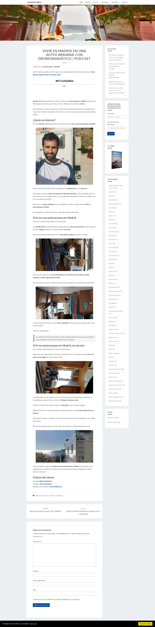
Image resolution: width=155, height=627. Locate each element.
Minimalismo (113, 287)
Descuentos (115, 2)
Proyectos (112, 337)
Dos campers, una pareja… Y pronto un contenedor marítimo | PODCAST (117, 57)
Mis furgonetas (113, 295)
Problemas (112, 329)
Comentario (37, 541)
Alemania (112, 192)
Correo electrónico (39, 580)
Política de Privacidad (113, 422)
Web (34, 590)
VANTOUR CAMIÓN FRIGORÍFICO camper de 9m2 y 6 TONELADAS (83, 511)
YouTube (53, 75)
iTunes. (58, 75)
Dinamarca (112, 239)
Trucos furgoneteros (115, 369)
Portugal (111, 325)
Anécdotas (112, 200)
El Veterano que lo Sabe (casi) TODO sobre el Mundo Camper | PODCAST (117, 90)
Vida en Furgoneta (56, 495)
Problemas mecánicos (115, 333)
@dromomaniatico (45, 101)
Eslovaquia (112, 259)
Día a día (111, 235)
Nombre (35, 571)
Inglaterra (112, 271)
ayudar (111, 216)
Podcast (38, 495)
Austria (111, 212)
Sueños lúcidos (113, 353)
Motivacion (112, 299)
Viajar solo (45, 495)
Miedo (110, 283)
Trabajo (111, 361)
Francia (111, 263)
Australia (111, 208)
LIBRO (81, 2)
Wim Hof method (114, 401)
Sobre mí (87, 2)
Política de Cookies (113, 418)
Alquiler (111, 196)
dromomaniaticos (46, 484)
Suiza (110, 357)
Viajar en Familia (114, 389)
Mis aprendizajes (114, 291)
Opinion (111, 307)
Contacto (124, 2)
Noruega (111, 303)
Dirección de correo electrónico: (113, 123)
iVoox (93, 72)
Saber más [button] (33, 623)
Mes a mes (112, 279)
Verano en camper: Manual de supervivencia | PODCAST (117, 66)
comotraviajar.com (55, 487)
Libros (111, 275)
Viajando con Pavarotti (116, 385)
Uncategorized (113, 373)
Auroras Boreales (114, 204)
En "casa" (112, 251)
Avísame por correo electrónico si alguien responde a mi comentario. (57, 599)
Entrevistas (112, 255)
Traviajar (111, 365)
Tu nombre (110, 113)
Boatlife (111, 220)
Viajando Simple (35, 2)
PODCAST (95, 2)
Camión (111, 228)
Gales (110, 267)
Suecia (111, 349)
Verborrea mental (114, 381)
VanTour (111, 377)
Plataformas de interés (116, 311)
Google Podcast (43, 75)
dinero (111, 243)
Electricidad (112, 247)
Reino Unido (112, 341)
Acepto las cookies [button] (145, 623)
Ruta (110, 345)
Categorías (104, 2)
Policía (111, 321)
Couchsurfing (113, 231)
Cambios (111, 223)
